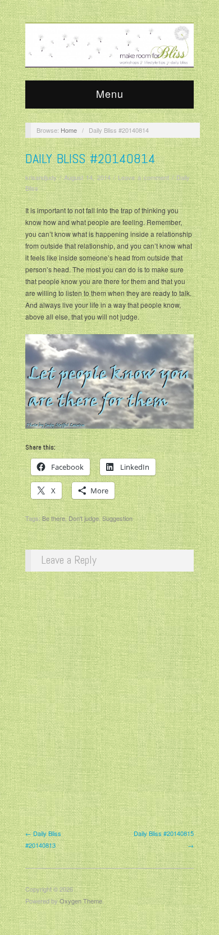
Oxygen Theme (81, 900)
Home (69, 129)
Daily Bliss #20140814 (90, 158)
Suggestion (117, 518)
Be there (53, 518)
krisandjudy (41, 177)
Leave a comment (143, 177)
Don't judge (84, 518)
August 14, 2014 (87, 177)
